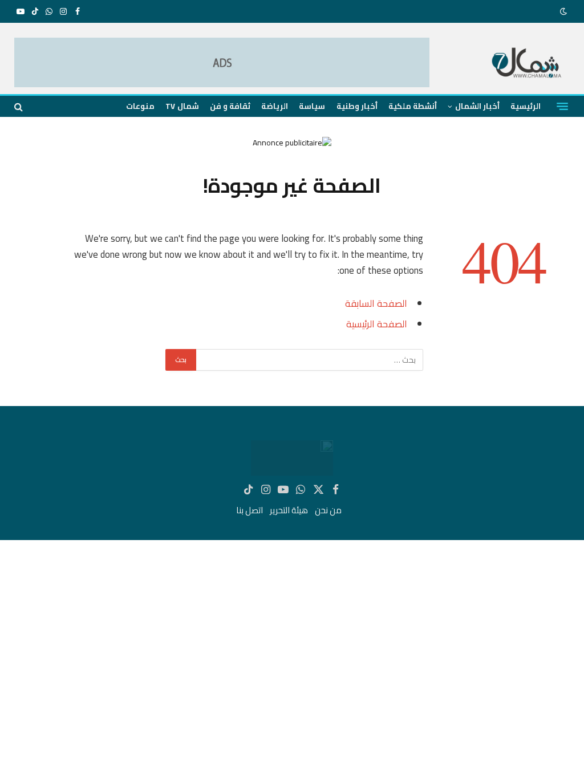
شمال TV (181, 106)
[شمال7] (527, 64)
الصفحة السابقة (376, 303)
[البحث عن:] (309, 360)
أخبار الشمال (477, 106)
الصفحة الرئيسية (376, 323)
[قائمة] (562, 107)
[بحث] (19, 106)
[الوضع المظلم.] (564, 11)
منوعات (140, 106)
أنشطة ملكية (412, 106)
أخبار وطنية (357, 106)
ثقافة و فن (230, 106)
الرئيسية (525, 106)
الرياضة (274, 106)
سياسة (312, 106)
